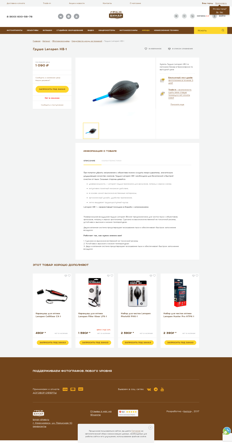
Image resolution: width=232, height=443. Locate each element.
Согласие (135, 431)
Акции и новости (77, 3)
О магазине (135, 3)
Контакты (107, 3)
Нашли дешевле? (42, 80)
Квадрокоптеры (107, 30)
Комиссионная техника (166, 30)
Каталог (46, 41)
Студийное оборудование (70, 30)
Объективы (32, 30)
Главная (36, 41)
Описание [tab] (89, 161)
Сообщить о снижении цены (47, 78)
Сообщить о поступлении (52, 105)
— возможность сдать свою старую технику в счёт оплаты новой (179, 94)
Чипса (187, 411)
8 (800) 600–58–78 (19, 16)
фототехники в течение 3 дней (180, 80)
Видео (91, 30)
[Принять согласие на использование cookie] (150, 428)
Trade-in (47, 3)
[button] (221, 3)
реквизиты (39, 426)
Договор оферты (45, 392)
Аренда (146, 30)
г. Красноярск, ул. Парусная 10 (52, 423)
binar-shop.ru (41, 419)
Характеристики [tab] (111, 161)
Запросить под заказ (52, 89)
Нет (221, 12)
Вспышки (47, 30)
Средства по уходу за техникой (87, 41)
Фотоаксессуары (128, 30)
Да (217, 12)
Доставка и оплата (16, 3)
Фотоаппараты (14, 30)
